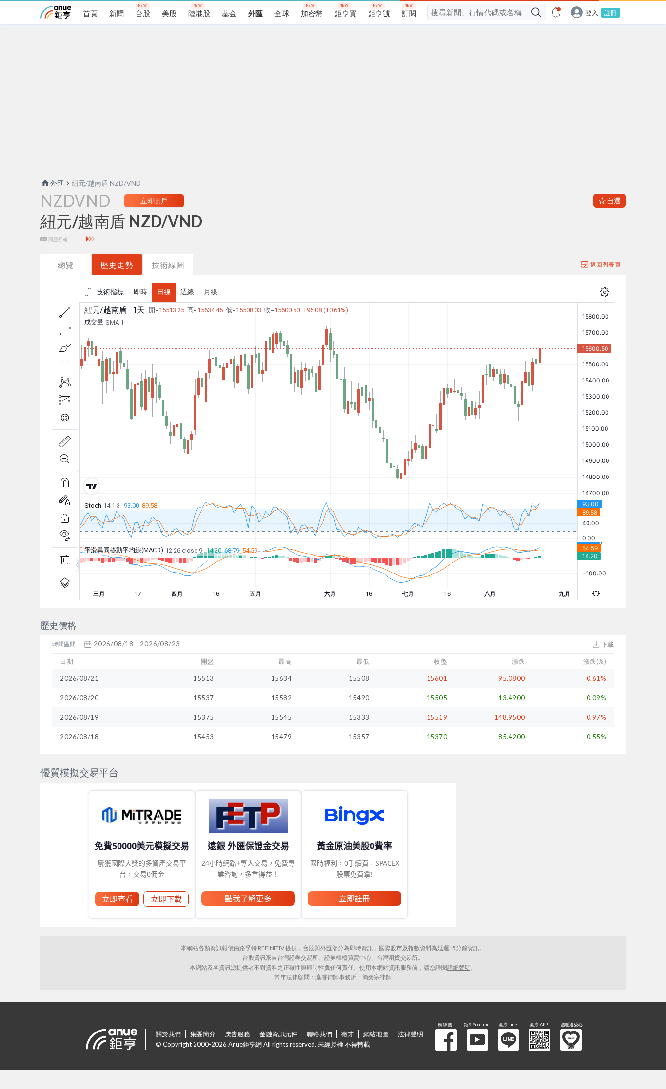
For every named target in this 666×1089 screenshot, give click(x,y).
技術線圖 (168, 264)
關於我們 (168, 1034)
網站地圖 (376, 1034)
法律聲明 (410, 1034)
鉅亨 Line (508, 1040)
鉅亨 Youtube (477, 1040)
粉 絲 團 (446, 1040)
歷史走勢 (117, 264)
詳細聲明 (458, 967)
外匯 (57, 183)
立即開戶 (154, 200)
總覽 (66, 264)
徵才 (347, 1034)
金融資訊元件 (278, 1034)
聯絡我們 (319, 1034)
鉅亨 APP (539, 1040)
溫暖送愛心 (571, 1040)
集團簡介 (202, 1034)
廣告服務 (237, 1034)
